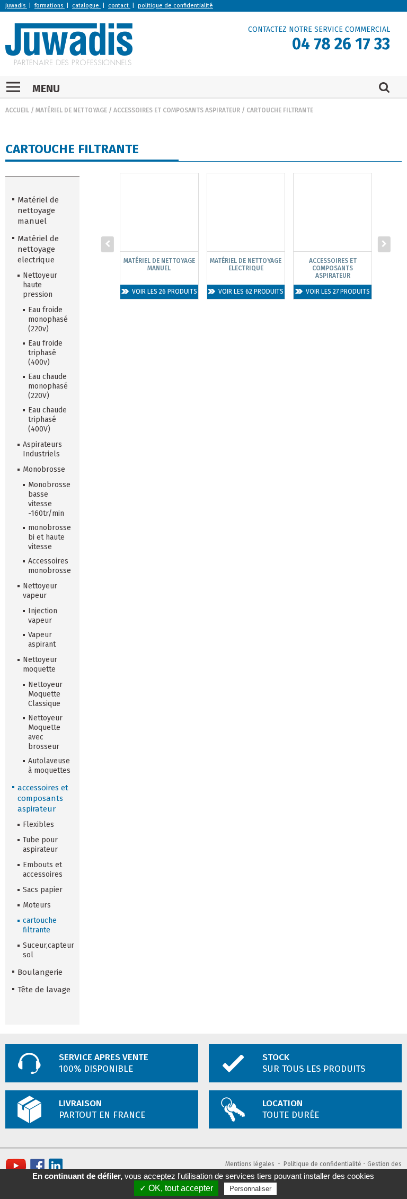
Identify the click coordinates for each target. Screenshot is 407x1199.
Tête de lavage (43, 989)
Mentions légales (250, 1164)
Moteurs (37, 905)
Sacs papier (43, 889)
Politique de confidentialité (322, 1164)
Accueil (17, 110)
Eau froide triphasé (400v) (45, 353)
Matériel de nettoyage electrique (38, 249)
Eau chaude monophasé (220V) (48, 386)
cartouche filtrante (279, 110)
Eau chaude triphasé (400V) (47, 419)
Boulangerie (40, 972)
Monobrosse (44, 469)
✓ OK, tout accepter (176, 1188)
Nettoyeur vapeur (40, 590)
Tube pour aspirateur (40, 844)
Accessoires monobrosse (49, 566)
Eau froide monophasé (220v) (48, 319)
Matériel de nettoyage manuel (38, 210)
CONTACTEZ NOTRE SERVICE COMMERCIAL (319, 29)
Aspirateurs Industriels (42, 449)
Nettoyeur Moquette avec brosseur (45, 732)
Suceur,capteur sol (48, 950)
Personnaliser (250, 1189)
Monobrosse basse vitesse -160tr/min (49, 499)
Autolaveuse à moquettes (49, 765)
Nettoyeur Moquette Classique (45, 694)
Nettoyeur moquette (40, 664)
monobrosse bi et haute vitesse (49, 537)
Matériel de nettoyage (71, 110)
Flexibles (38, 824)
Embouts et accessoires (43, 869)
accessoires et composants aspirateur (176, 110)
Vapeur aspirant (42, 639)
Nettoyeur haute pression (40, 285)
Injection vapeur (42, 615)
